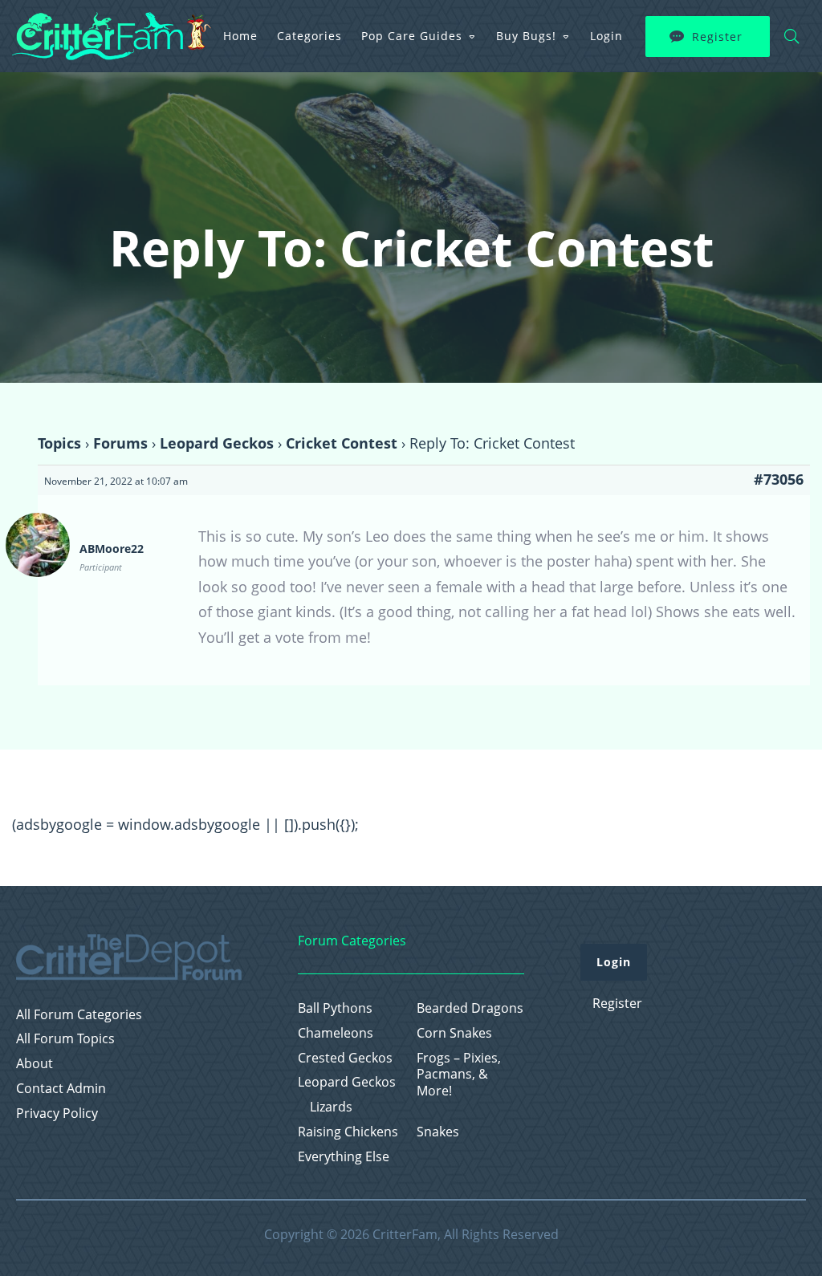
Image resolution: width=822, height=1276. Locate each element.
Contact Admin (61, 1088)
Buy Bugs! (526, 35)
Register (717, 36)
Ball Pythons (335, 1008)
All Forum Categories (79, 1014)
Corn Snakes (454, 1033)
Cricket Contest (341, 443)
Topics (59, 443)
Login (606, 35)
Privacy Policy (57, 1113)
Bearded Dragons (470, 1008)
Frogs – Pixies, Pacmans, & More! (459, 1074)
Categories (309, 35)
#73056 (779, 479)
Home (240, 35)
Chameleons (335, 1033)
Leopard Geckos (217, 443)
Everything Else (343, 1156)
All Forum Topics (65, 1038)
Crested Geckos (345, 1058)
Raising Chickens (348, 1132)
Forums (120, 443)
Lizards (331, 1107)
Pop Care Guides (411, 35)
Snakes (438, 1132)
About (34, 1063)
